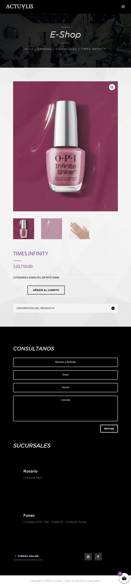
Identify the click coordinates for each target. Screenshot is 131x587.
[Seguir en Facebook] (98, 556)
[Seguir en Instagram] (88, 556)
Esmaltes (45, 49)
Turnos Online (28, 556)
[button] (112, 87)
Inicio (29, 49)
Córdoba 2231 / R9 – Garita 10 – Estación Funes (55, 522)
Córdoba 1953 (32, 477)
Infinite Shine (66, 49)
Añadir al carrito (46, 290)
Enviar (109, 428)
